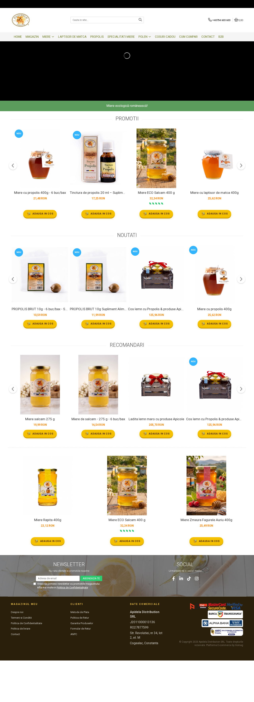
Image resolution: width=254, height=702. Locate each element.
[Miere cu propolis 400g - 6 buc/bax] (40, 158)
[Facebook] (173, 578)
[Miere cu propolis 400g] (214, 274)
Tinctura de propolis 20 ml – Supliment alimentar (98, 193)
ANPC (73, 634)
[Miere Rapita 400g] (47, 485)
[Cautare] (140, 20)
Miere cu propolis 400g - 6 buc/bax (40, 193)
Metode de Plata (79, 612)
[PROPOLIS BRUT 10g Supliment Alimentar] (98, 274)
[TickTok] (189, 578)
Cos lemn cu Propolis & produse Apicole (156, 309)
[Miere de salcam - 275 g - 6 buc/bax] (98, 384)
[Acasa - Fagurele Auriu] (36, 20)
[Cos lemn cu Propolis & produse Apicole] (156, 274)
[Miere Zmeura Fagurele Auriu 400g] (206, 485)
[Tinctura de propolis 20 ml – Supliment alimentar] (98, 158)
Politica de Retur (79, 617)
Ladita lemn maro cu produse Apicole (156, 419)
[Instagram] (196, 578)
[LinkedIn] (181, 578)
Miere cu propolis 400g (214, 309)
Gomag (239, 645)
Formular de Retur (80, 628)
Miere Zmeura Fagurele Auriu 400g (206, 520)
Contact (15, 634)
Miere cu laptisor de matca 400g (214, 193)
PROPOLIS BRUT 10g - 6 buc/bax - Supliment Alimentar (40, 309)
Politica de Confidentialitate (72, 587)
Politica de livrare (20, 628)
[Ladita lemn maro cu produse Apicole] (156, 384)
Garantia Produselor (81, 623)
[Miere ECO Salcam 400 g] (156, 158)
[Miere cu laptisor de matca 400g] (214, 158)
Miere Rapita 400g (47, 520)
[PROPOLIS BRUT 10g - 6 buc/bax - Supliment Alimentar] (40, 274)
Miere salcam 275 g (40, 419)
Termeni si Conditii (21, 617)
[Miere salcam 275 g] (40, 384)
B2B (221, 37)
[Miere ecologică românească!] (127, 55)
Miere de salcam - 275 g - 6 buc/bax (98, 419)
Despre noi (17, 612)
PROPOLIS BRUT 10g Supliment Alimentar (98, 309)
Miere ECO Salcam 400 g (156, 193)
